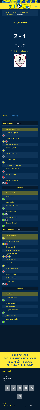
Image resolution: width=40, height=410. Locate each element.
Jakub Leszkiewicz (12, 319)
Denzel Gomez (11, 174)
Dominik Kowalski (12, 144)
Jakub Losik (10, 202)
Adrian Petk (10, 263)
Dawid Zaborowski (12, 168)
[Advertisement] (20, 88)
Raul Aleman (10, 159)
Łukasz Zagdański (12, 180)
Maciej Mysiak (11, 148)
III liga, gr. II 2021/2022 (21, 12)
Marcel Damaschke (12, 241)
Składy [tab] (5, 116)
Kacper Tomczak (11, 303)
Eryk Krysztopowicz (12, 133)
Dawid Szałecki (11, 274)
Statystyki (6, 12)
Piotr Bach (9, 294)
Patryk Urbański (11, 153)
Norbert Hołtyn (11, 278)
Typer (5, 381)
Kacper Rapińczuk (12, 310)
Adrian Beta (10, 196)
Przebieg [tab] (15, 116)
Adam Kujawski (11, 211)
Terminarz (9, 14)
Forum (6, 376)
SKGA (5, 374)
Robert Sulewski (11, 297)
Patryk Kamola (11, 235)
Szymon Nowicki (11, 254)
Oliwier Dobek (11, 259)
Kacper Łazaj (10, 247)
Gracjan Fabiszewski (13, 129)
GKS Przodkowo (20, 51)
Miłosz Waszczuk (12, 269)
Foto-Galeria (7, 378)
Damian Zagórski (12, 205)
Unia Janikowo (20, 22)
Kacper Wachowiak (12, 138)
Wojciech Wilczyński (13, 250)
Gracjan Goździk (11, 223)
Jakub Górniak (11, 316)
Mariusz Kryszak (11, 217)
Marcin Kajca (10, 306)
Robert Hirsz (10, 281)
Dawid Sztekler (11, 193)
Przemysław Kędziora (13, 165)
